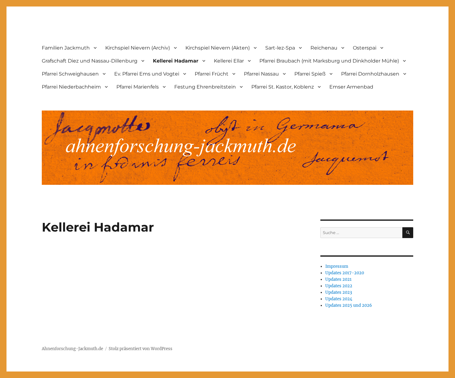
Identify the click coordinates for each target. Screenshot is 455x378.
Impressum (336, 266)
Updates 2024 (338, 299)
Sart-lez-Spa (280, 48)
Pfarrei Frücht (211, 74)
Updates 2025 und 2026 (348, 305)
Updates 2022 (338, 286)
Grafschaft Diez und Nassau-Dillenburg (89, 61)
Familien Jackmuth (66, 48)
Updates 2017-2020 (344, 273)
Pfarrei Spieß (310, 74)
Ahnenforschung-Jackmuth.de (72, 348)
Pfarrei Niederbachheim (71, 87)
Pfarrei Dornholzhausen (370, 74)
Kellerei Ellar (229, 61)
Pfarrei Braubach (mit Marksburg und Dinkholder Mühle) (329, 61)
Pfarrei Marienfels (137, 87)
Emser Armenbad (351, 87)
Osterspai (364, 48)
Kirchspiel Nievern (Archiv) (137, 48)
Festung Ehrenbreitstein (205, 87)
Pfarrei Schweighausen (70, 74)
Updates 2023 (338, 292)
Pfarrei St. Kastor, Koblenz (282, 87)
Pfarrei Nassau (261, 74)
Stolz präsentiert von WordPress (140, 348)
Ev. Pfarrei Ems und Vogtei (146, 74)
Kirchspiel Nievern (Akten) (217, 48)
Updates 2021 (338, 279)
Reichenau (323, 48)
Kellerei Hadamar (175, 61)
